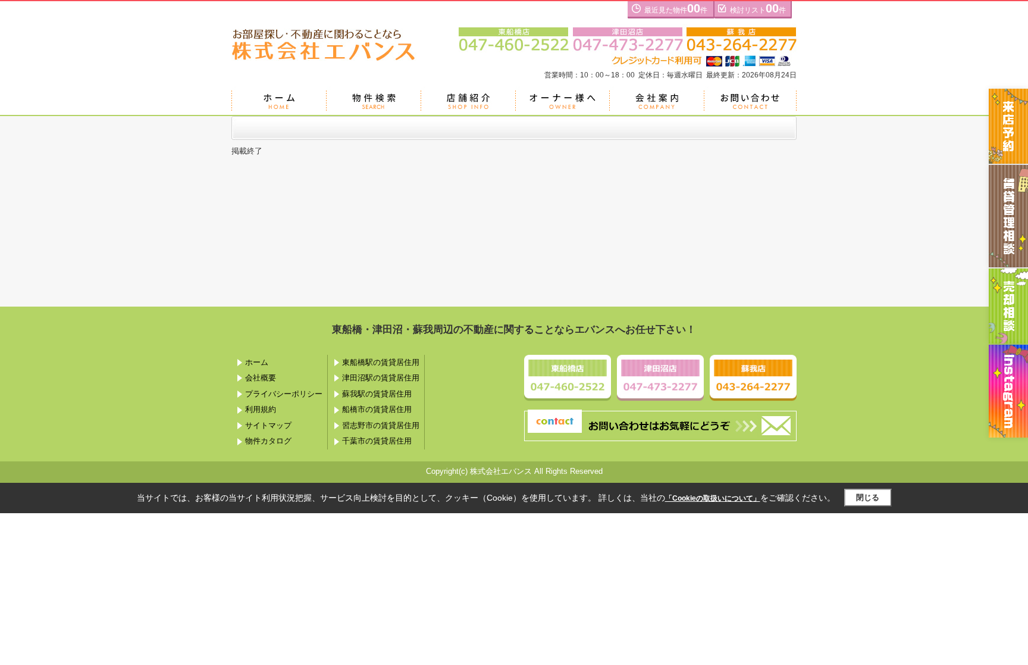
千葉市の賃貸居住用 (377, 440)
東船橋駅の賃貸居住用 (380, 362)
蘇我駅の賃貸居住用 (377, 393)
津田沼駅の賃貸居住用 (380, 377)
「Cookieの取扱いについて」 (712, 498)
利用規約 (260, 409)
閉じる (867, 497)
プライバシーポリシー (283, 393)
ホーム (256, 362)
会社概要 (260, 377)
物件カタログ (268, 440)
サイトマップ (268, 425)
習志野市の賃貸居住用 (380, 425)
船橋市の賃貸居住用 (377, 409)
